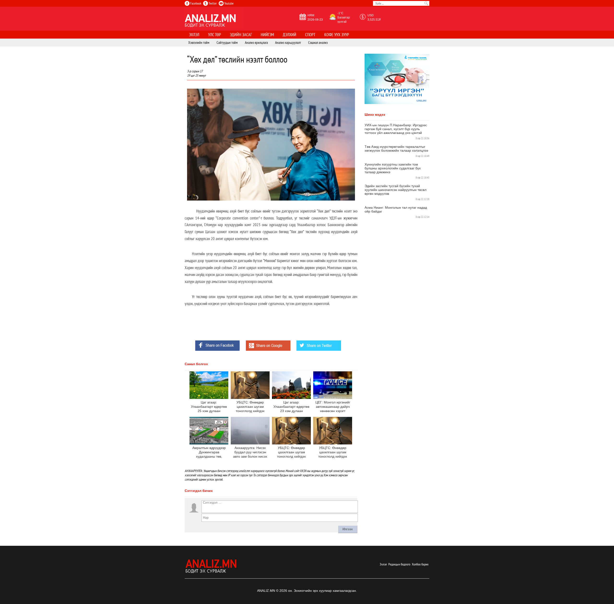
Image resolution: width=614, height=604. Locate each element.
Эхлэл (383, 564)
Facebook (195, 3)
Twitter (212, 3)
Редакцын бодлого (399, 564)
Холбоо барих (420, 564)
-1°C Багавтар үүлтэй (343, 17)
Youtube (229, 3)
